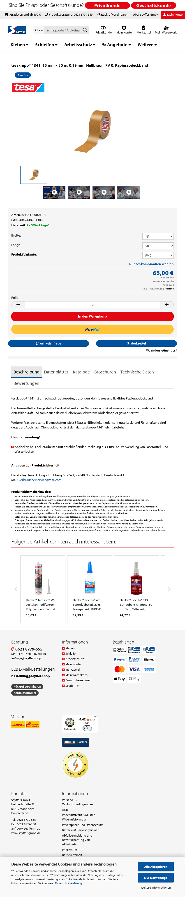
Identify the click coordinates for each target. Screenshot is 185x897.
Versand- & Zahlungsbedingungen (77, 802)
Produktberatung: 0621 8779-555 (71, 14)
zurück (23, 75)
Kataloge (81, 372)
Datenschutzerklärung (68, 883)
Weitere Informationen (156, 887)
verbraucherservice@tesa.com (40, 480)
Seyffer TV (72, 686)
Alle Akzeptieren (155, 867)
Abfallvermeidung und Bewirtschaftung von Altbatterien (77, 839)
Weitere (145, 44)
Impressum (69, 850)
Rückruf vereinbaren (114, 14)
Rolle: (15, 297)
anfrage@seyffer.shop (25, 828)
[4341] (92, 130)
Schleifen (44, 44)
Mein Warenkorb (76, 675)
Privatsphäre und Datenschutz (82, 825)
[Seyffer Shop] (17, 30)
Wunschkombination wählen (151, 264)
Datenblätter (56, 372)
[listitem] (42, 589)
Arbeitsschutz (78, 44)
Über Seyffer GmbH (146, 14)
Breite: (16, 235)
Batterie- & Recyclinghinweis (80, 830)
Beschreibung (26, 372)
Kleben (18, 44)
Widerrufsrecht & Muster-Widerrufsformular (79, 817)
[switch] (87, 728)
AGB (65, 810)
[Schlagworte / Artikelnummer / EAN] (85, 30)
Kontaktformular (25, 693)
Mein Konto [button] (174, 14)
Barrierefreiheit (72, 855)
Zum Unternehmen (78, 680)
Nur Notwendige (155, 878)
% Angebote (114, 44)
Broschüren (105, 372)
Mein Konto (124, 32)
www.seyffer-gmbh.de (26, 833)
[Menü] (95, 717)
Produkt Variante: (24, 254)
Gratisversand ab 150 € (25, 14)
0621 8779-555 (28, 649)
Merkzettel (143, 32)
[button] (18, 304)
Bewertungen (26, 383)
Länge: (16, 245)
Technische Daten (137, 372)
